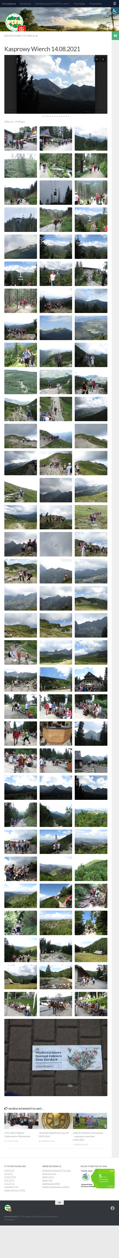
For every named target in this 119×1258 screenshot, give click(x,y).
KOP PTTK (9, 1170)
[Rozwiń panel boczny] (115, 35)
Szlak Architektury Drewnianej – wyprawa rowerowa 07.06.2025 (88, 1136)
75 (75, 113)
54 (27, 113)
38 (92, 110)
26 (64, 110)
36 (87, 110)
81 (89, 113)
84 (96, 113)
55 (29, 113)
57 (34, 113)
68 (59, 113)
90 (45, 116)
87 (103, 113)
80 (87, 113)
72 (68, 113)
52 (22, 113)
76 (78, 113)
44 (106, 110)
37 (89, 110)
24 (59, 110)
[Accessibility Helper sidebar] (115, 10)
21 (52, 110)
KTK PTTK (9, 1183)
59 (38, 113)
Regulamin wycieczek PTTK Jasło (56, 1170)
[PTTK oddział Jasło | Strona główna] (15, 24)
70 (64, 113)
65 (52, 113)
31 (75, 110)
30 (73, 110)
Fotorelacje (79, 3)
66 (54, 113)
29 (71, 110)
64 (50, 113)
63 (47, 113)
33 (80, 110)
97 (61, 116)
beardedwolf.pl (10, 1216)
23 (57, 110)
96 (59, 116)
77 (80, 113)
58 (36, 113)
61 (43, 113)
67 (57, 113)
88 (106, 113)
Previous (97, 59)
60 (41, 113)
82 (92, 113)
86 (101, 113)
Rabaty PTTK (48, 1177)
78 (82, 113)
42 (101, 110)
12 (31, 110)
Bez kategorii (12, 35)
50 (17, 113)
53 (24, 113)
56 (31, 113)
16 (41, 110)
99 (66, 116)
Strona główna (9, 3)
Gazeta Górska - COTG (14, 1190)
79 (85, 113)
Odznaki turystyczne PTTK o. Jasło (51, 3)
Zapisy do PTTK (49, 1173)
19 (47, 110)
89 (43, 116)
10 (27, 110)
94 (54, 116)
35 (85, 110)
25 (61, 110)
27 (66, 110)
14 (36, 110)
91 (47, 116)
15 (38, 110)
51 (20, 113)
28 (68, 110)
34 (82, 110)
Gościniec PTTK (11, 1186)
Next (103, 59)
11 (29, 110)
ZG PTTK (8, 1173)
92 (50, 116)
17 (43, 110)
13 (34, 110)
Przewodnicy (95, 3)
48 (13, 113)
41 (99, 110)
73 (71, 113)
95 (57, 116)
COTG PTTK (10, 1177)
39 (94, 110)
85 (99, 113)
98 (64, 116)
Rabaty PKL (47, 1180)
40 (96, 110)
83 (94, 113)
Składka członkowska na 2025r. (56, 1186)
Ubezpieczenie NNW (51, 1183)
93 (52, 116)
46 (8, 113)
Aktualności (25, 3)
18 (45, 110)
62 (45, 113)
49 (15, 113)
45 (6, 113)
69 (61, 113)
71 (66, 113)
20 (50, 110)
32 (78, 110)
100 (68, 116)
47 (10, 113)
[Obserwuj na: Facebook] (113, 1208)
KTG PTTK (9, 1180)
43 (103, 110)
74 (73, 113)
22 (54, 110)
